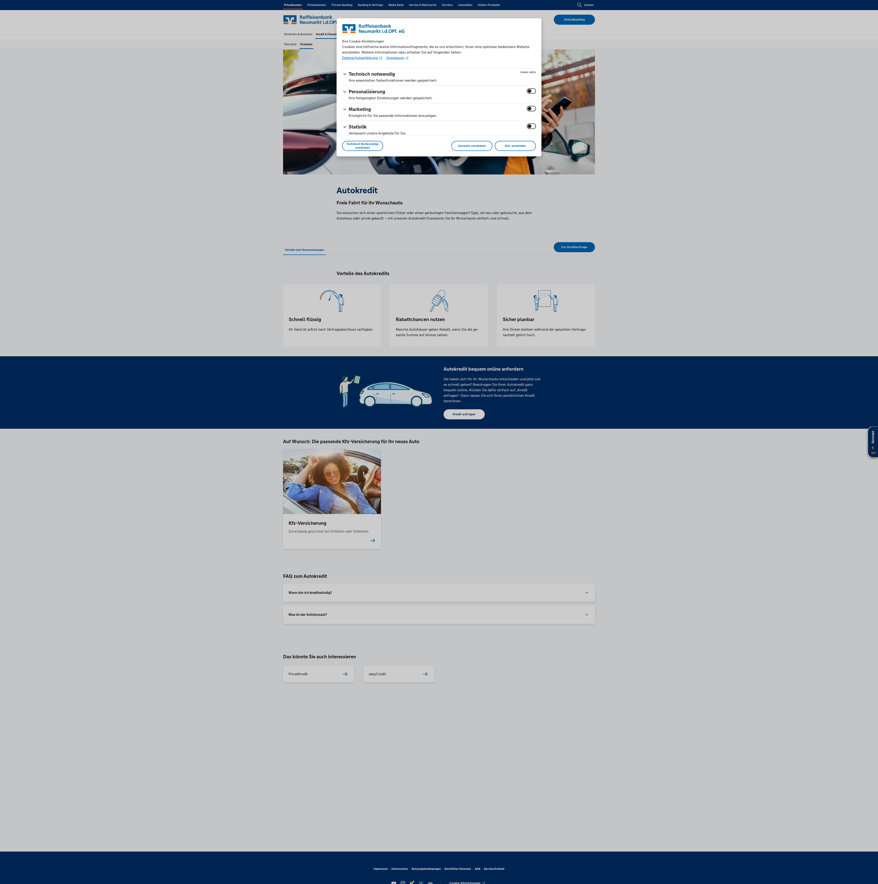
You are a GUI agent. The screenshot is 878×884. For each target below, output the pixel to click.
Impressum (395, 58)
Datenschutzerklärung (360, 58)
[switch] (531, 91)
